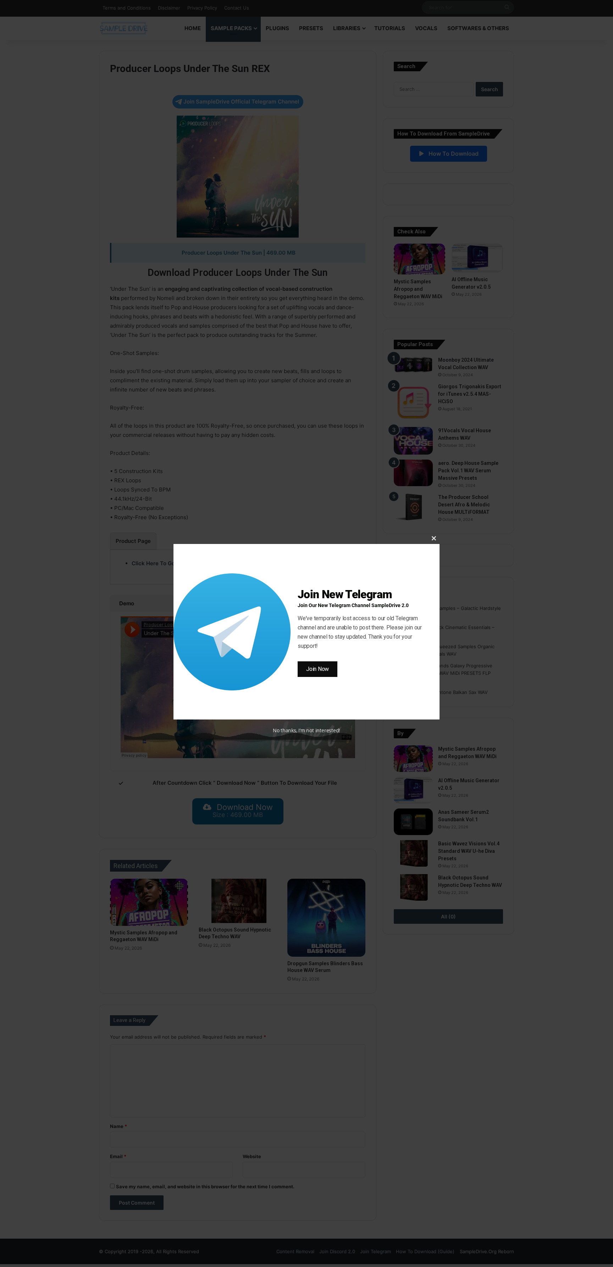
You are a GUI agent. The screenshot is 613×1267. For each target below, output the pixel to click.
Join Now (317, 669)
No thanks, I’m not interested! (306, 730)
